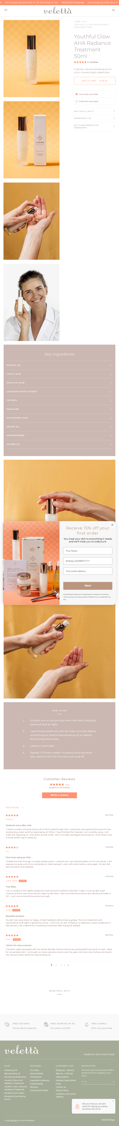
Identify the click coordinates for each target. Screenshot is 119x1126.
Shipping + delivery (65, 1070)
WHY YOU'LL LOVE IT (84, 111)
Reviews (34, 1087)
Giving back (35, 1077)
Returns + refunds (64, 1073)
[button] (80, 62)
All (84, 21)
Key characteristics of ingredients (86, 126)
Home (77, 21)
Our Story (34, 1070)
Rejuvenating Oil (12, 1073)
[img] (12, 815)
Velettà (13, 1121)
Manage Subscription (66, 1080)
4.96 (67, 784)
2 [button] (56, 965)
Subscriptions (62, 1077)
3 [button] (60, 965)
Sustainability (36, 1083)
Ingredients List (82, 118)
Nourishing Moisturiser (15, 1077)
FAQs (58, 1083)
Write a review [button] (59, 795)
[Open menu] (8, 10)
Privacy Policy (62, 1090)
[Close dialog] (112, 524)
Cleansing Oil (10, 1070)
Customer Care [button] (65, 1066)
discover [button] (35, 1066)
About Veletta (36, 1073)
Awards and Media (39, 1090)
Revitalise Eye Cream (14, 1093)
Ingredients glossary (39, 1080)
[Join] (111, 1081)
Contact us (61, 1087)
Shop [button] (7, 1066)
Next (88, 586)
